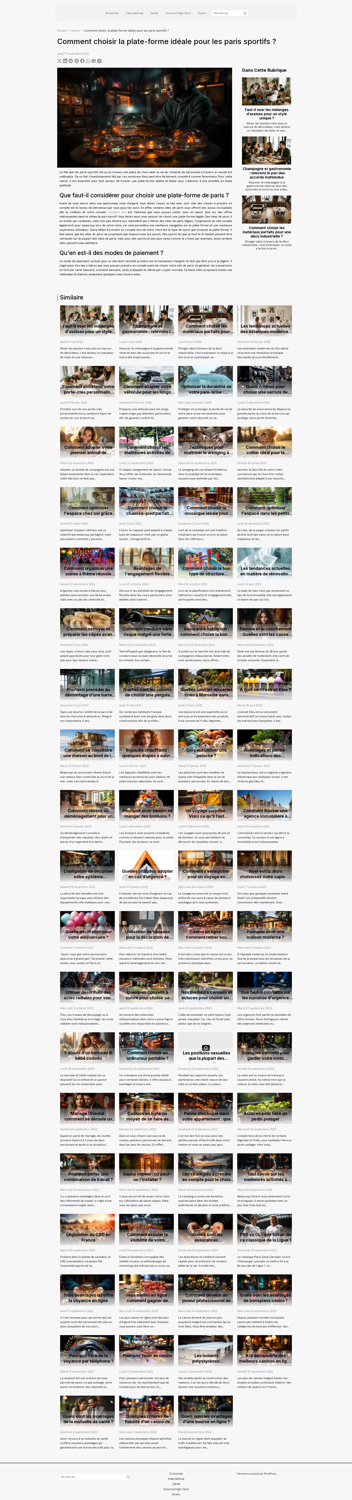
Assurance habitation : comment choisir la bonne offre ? (206, 634)
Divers (202, 13)
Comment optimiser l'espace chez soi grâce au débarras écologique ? (88, 513)
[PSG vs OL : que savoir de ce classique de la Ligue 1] (264, 1229)
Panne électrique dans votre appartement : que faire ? (206, 1119)
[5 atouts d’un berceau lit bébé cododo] (87, 1047)
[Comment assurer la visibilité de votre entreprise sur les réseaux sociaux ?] (146, 1229)
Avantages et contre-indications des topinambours (265, 756)
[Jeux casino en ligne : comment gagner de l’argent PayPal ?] (146, 1289)
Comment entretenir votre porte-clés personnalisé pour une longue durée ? (88, 392)
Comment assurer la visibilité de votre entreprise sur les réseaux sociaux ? (147, 1243)
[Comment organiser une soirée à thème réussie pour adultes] (87, 563)
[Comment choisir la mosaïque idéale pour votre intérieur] (205, 502)
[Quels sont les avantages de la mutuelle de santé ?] (87, 1411)
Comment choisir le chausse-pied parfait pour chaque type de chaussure (147, 516)
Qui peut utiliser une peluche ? (206, 753)
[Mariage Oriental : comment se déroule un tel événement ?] (87, 1108)
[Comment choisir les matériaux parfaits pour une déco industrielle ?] (266, 210)
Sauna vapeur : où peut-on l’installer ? (147, 1176)
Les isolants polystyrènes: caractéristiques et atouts (206, 1361)
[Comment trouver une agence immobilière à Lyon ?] (264, 805)
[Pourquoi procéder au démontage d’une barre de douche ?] (87, 684)
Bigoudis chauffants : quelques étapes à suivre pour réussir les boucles (147, 756)
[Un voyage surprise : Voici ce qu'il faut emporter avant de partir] (205, 805)
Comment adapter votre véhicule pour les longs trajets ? (147, 392)
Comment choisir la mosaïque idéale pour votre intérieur (206, 513)
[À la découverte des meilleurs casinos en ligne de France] (264, 1350)
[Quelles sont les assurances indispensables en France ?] (205, 1229)
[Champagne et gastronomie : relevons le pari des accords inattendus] (266, 150)
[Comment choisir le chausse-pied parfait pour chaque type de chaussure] (146, 502)
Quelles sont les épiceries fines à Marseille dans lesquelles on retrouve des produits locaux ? (206, 698)
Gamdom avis (117, 212)
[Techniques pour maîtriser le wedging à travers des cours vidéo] (205, 442)
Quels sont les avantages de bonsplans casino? (265, 1298)
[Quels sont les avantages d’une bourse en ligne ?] (205, 1411)
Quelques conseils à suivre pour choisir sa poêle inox (147, 998)
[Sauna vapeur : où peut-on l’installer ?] (146, 1168)
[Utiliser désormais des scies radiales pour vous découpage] (87, 987)
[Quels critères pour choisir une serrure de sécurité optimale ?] (264, 381)
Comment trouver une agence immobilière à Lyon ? (265, 816)
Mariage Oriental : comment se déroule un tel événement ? (88, 1119)
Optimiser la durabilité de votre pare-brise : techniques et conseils (206, 392)
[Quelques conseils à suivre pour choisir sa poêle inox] (146, 987)
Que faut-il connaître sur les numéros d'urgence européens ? (265, 998)
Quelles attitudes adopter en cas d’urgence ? (147, 874)
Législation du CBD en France (88, 1237)
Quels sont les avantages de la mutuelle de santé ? (88, 1419)
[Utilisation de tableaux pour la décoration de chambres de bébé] (146, 926)
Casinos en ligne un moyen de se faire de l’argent (147, 1119)
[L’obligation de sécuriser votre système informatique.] (87, 865)
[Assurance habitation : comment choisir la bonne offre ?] (205, 623)
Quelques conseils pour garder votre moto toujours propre (265, 1058)
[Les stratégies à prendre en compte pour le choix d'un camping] (205, 1168)
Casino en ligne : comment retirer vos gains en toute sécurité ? (206, 937)
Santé (154, 13)
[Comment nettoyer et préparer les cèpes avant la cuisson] (87, 623)
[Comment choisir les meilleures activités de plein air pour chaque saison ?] (146, 442)
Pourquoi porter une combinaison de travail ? (88, 1176)
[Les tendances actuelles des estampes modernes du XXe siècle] (264, 320)
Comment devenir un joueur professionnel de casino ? (206, 1301)
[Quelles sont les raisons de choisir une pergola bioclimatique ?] (146, 684)
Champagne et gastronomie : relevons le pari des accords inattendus (267, 173)
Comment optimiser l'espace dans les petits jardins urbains (265, 513)
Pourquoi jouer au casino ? (147, 1358)
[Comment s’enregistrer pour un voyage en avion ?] (205, 865)
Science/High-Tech (177, 13)
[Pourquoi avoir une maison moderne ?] (264, 926)
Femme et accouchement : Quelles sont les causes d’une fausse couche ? (266, 634)
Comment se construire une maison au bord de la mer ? (88, 756)
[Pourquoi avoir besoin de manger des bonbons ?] (146, 805)
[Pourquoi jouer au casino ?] (146, 1350)
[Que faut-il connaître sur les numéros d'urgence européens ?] (264, 987)
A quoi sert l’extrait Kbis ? (265, 689)
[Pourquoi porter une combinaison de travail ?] (87, 1168)
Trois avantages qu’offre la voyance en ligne (88, 1298)
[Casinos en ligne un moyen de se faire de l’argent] (146, 1108)
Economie (112, 13)
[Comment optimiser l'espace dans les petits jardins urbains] (264, 502)
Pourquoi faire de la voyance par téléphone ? (88, 1358)
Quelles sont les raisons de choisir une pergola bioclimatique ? (147, 695)
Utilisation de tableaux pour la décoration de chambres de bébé (147, 937)
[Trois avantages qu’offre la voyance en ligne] (87, 1289)
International (134, 13)
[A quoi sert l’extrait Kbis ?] (264, 684)
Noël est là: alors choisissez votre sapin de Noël (265, 877)
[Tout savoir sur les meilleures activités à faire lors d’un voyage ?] (264, 1168)
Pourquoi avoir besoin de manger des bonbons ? (147, 813)
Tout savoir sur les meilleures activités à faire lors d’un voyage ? (265, 1179)
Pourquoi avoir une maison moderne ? (266, 934)
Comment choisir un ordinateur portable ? (147, 1055)
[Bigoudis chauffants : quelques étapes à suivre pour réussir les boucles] (146, 744)
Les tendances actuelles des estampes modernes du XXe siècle (265, 332)
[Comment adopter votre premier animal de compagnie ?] (87, 442)
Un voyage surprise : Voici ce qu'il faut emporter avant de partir (206, 816)
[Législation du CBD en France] (87, 1229)
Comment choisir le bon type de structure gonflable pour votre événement (206, 576)
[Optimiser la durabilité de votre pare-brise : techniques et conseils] (205, 381)
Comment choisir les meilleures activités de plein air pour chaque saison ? (147, 455)
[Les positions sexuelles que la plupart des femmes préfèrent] (205, 1047)
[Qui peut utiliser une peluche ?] (205, 744)
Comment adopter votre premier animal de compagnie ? (88, 453)
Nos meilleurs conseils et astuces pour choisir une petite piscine (206, 998)
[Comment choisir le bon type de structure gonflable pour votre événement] (205, 563)
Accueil (62, 30)
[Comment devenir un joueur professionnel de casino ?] (205, 1289)
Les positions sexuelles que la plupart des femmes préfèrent (206, 1058)
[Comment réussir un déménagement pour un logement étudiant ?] (87, 805)
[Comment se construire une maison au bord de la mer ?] (87, 744)
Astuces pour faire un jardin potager (265, 1116)
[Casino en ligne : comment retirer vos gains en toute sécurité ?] (205, 926)
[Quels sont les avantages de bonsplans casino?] (264, 1289)
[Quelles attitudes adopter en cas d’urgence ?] (146, 865)
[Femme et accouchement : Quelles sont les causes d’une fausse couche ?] (264, 623)
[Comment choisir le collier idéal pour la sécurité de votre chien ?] (264, 442)
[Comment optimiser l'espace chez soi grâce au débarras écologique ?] (87, 502)
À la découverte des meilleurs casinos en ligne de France (265, 1361)
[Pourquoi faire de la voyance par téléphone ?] (87, 1350)
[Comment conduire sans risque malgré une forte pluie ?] (146, 623)
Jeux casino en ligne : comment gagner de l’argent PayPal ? (147, 1301)
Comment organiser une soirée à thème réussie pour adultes (88, 574)
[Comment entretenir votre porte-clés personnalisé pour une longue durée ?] (87, 381)
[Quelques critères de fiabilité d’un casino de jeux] (146, 1411)
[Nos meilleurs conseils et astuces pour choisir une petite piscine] (205, 987)
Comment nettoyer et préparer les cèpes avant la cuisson (88, 634)
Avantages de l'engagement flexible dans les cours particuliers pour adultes (147, 576)
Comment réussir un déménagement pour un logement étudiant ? (88, 816)
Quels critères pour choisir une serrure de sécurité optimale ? (265, 392)
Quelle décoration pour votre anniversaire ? (88, 934)
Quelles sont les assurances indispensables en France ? (206, 1243)
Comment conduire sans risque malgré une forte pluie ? (147, 634)
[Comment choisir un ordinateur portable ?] (146, 1047)
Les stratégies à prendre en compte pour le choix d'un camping (206, 1179)
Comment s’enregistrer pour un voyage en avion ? (206, 877)
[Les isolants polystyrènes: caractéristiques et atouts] (205, 1350)
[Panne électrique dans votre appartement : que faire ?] (205, 1108)
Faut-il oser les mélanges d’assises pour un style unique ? (267, 113)
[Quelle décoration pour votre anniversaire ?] (87, 926)
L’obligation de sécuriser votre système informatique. (88, 877)
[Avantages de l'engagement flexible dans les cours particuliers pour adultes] (146, 563)
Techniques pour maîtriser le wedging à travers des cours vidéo (206, 453)
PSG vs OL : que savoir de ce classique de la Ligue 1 (265, 1237)
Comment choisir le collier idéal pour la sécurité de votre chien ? (266, 453)
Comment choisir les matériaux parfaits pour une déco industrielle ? (267, 232)
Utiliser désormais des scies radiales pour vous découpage (88, 998)
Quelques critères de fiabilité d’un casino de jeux (147, 1422)
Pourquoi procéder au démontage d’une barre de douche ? (88, 695)
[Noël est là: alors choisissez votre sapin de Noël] (264, 865)
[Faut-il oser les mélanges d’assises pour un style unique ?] (266, 91)
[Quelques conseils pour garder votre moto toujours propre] (264, 1047)
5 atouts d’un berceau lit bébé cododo (88, 1055)
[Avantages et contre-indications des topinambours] (264, 744)
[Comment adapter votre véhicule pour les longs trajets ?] (146, 381)
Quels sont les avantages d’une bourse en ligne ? (206, 1419)
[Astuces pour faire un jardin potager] (264, 1108)
